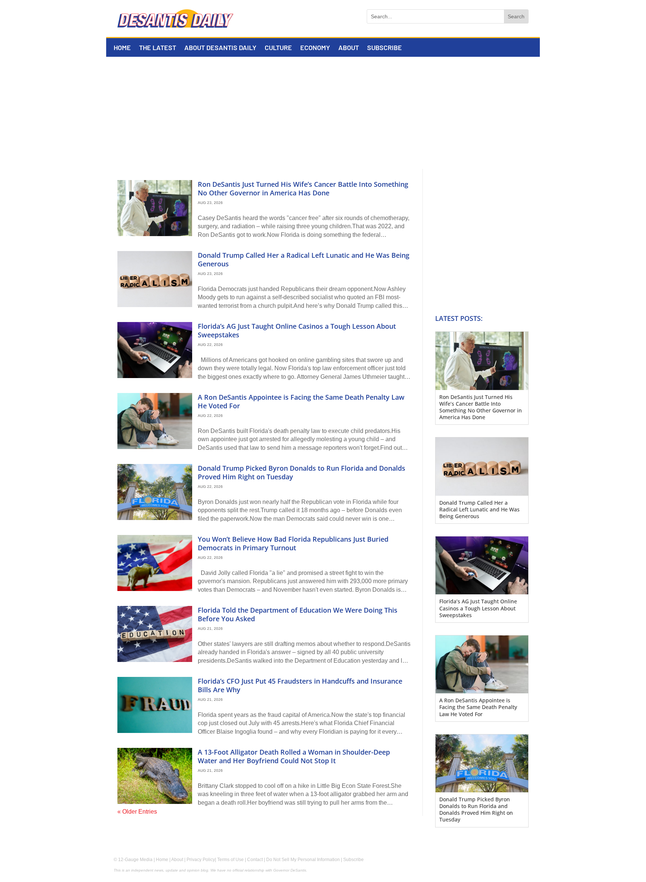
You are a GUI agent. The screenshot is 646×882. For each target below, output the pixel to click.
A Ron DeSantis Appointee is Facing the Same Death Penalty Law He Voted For (301, 401)
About (348, 48)
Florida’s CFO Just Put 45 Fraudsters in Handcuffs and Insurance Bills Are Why (300, 685)
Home (122, 48)
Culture (278, 48)
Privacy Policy (201, 859)
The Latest (157, 48)
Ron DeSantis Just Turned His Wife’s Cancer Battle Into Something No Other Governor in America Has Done (303, 188)
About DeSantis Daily (220, 48)
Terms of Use (230, 859)
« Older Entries (137, 811)
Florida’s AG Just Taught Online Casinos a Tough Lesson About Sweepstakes (297, 330)
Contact (255, 859)
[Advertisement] (323, 113)
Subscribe (384, 48)
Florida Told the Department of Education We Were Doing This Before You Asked (297, 614)
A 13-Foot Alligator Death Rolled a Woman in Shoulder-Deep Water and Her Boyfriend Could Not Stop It (294, 756)
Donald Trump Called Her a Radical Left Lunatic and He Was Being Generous (303, 259)
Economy (315, 48)
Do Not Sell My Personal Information (303, 859)
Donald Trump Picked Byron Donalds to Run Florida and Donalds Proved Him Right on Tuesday (301, 472)
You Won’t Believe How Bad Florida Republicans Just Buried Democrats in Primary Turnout (293, 543)
